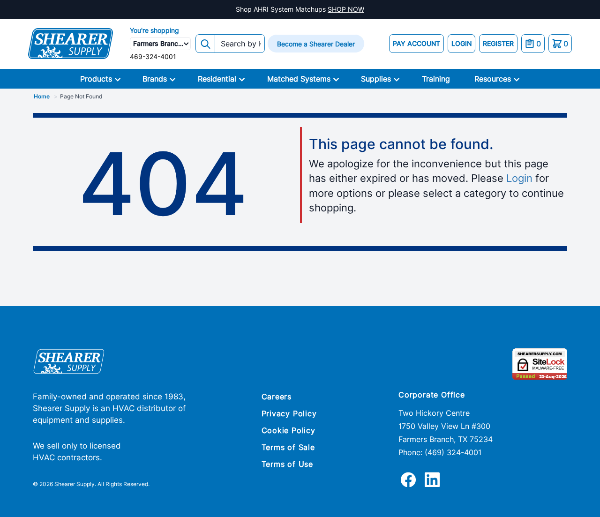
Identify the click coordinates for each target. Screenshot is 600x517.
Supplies (376, 78)
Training (436, 78)
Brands (154, 78)
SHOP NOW (346, 9)
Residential (217, 78)
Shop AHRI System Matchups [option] (300, 9)
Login (519, 178)
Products (96, 78)
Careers (277, 396)
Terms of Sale (288, 447)
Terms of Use (288, 464)
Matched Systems (298, 78)
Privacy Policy (289, 413)
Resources (492, 78)
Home (42, 96)
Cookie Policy (288, 430)
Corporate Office (431, 394)
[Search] (205, 43)
